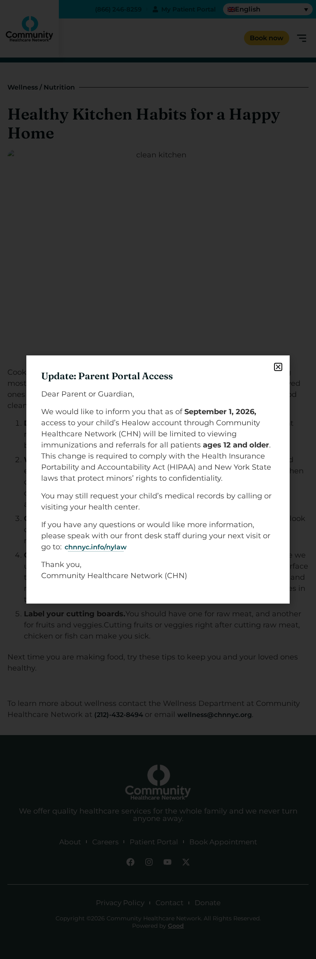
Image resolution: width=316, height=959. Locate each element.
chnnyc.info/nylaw (96, 547)
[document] (158, 479)
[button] (278, 367)
